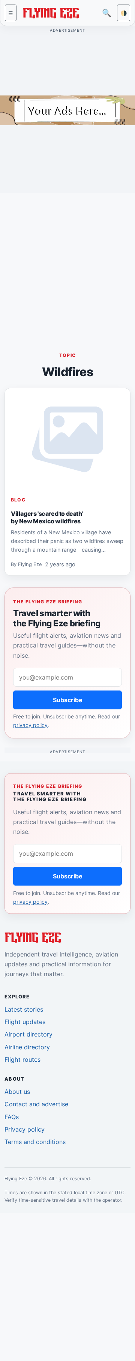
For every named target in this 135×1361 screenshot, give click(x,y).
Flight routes (22, 1059)
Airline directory (27, 1047)
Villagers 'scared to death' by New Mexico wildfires (47, 516)
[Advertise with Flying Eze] (67, 110)
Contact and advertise (36, 1104)
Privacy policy (24, 1129)
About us (17, 1091)
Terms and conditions (35, 1142)
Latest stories (23, 1009)
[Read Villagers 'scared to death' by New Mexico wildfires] (67, 439)
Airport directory (28, 1034)
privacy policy (30, 725)
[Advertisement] (67, 267)
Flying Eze (30, 564)
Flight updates (24, 1022)
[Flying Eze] (50, 12)
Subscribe (67, 700)
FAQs (11, 1117)
